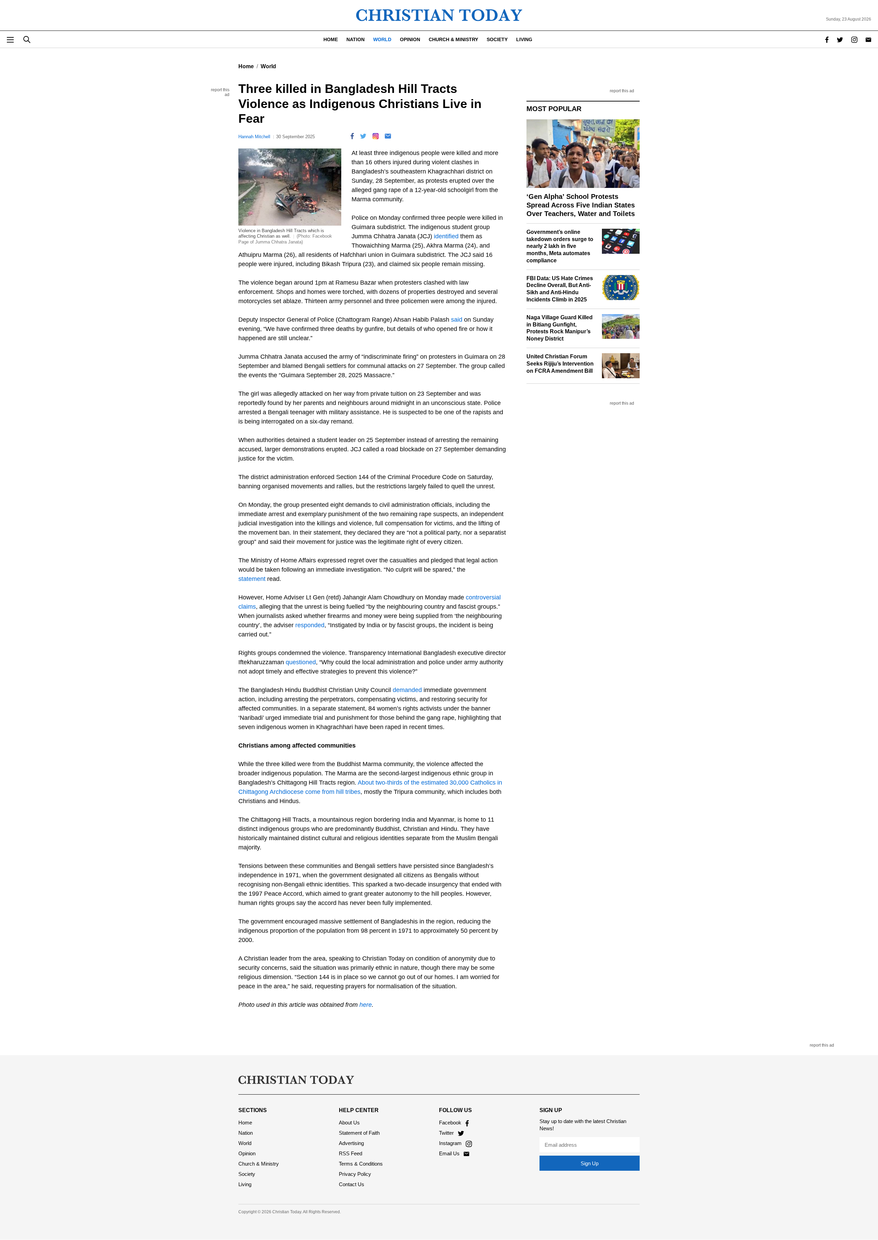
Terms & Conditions (361, 1164)
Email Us (450, 1153)
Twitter (447, 1133)
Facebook (451, 1122)
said (456, 319)
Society (497, 39)
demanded (407, 690)
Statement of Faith (359, 1133)
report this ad (214, 91)
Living (524, 39)
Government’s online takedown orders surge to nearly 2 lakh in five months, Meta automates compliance (559, 246)
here (365, 1004)
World (382, 39)
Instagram (451, 1143)
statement (251, 578)
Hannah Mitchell (254, 136)
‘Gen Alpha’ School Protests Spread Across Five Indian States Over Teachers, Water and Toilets (580, 205)
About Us (349, 1122)
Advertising (351, 1143)
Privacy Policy (355, 1174)
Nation (355, 39)
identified (446, 236)
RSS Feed (350, 1153)
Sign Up (589, 1163)
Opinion (410, 39)
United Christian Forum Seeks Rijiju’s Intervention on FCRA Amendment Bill (560, 364)
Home (330, 39)
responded (309, 625)
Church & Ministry (453, 39)
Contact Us (351, 1184)
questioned (301, 662)
